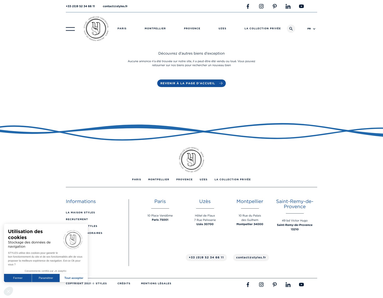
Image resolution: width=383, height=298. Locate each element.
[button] (8, 291)
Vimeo (314, 6)
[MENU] (70, 29)
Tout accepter (73, 277)
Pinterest (274, 6)
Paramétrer (46, 277)
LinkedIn (288, 6)
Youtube (301, 6)
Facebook (248, 6)
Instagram (261, 6)
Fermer (18, 277)
